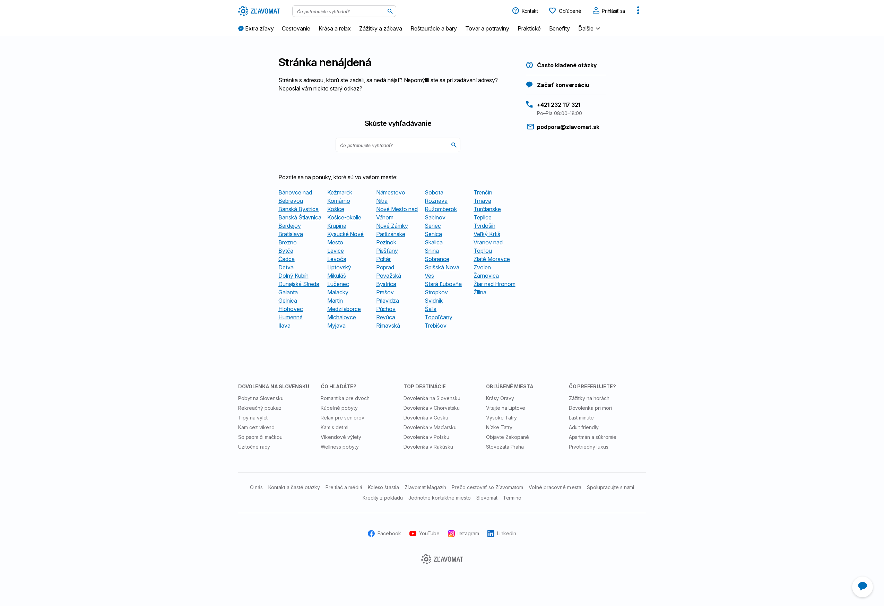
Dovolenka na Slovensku (432, 398)
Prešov (385, 292)
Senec (433, 225)
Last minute (581, 418)
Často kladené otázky (567, 65)
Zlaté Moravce (492, 259)
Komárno (338, 200)
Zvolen (482, 267)
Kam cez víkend (256, 427)
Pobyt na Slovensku (261, 398)
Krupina (336, 225)
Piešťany (387, 250)
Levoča (336, 259)
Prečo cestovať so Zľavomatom (487, 487)
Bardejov (289, 225)
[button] (590, 28)
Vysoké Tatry (501, 418)
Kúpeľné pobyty (339, 408)
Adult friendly (584, 427)
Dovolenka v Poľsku (426, 437)
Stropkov (436, 292)
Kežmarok (340, 192)
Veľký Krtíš (487, 234)
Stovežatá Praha (504, 447)
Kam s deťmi (334, 427)
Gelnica (287, 300)
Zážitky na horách (589, 398)
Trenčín (483, 192)
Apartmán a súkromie (592, 437)
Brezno (287, 242)
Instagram (468, 533)
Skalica (434, 242)
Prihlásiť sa (613, 11)
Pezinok (386, 242)
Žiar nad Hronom (494, 283)
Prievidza (387, 300)
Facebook (389, 533)
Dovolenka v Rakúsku (428, 447)
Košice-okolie (344, 217)
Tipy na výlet (253, 418)
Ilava (284, 325)
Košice (335, 209)
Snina (432, 250)
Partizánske (390, 234)
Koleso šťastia (383, 487)
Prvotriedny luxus (588, 447)
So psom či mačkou (260, 437)
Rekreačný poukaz (259, 408)
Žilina (480, 292)
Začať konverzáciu (563, 84)
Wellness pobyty (339, 447)
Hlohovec (290, 308)
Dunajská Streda (298, 283)
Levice (335, 250)
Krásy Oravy (500, 398)
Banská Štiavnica (299, 217)
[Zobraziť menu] (638, 11)
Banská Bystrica (298, 209)
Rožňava (436, 200)
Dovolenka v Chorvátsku (432, 408)
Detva (286, 267)
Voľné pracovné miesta (555, 487)
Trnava (482, 200)
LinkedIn (506, 533)
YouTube (429, 533)
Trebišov (436, 325)
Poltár (383, 259)
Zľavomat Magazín (425, 487)
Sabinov (435, 217)
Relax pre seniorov (342, 418)
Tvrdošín (484, 225)
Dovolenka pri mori (590, 408)
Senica (433, 234)
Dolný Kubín (293, 275)
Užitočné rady (254, 447)
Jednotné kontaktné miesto (439, 498)
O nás (256, 487)
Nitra (382, 200)
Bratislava (290, 234)
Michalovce (341, 317)
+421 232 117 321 (558, 104)
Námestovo (391, 192)
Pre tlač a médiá (344, 487)
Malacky (337, 292)
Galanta (288, 292)
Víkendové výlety (341, 437)
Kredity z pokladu (383, 498)
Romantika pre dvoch (345, 398)
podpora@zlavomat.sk (568, 126)
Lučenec (338, 283)
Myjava (336, 325)
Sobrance (437, 259)
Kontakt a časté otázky (294, 487)
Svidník (434, 300)
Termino (512, 498)
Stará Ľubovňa (443, 283)
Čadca (286, 259)
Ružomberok (441, 209)
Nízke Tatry (499, 427)
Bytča (285, 250)
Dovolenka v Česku (426, 418)
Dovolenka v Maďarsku (430, 427)
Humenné (290, 317)
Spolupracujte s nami (610, 487)
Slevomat (486, 498)
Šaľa (430, 308)
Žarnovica (486, 275)
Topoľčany (438, 317)
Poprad (385, 267)
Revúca (386, 317)
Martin (335, 300)
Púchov (386, 308)
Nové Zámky (392, 225)
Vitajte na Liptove (505, 408)
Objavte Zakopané (507, 437)
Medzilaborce (344, 308)
